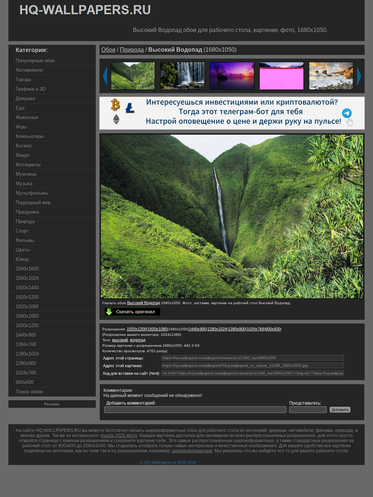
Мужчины (26, 174)
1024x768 (26, 372)
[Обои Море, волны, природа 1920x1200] (331, 75)
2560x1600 (27, 268)
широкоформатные (192, 450)
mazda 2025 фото (119, 435)
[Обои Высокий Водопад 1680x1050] (232, 297)
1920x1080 (27, 306)
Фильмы (25, 240)
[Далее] (359, 76)
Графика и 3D (31, 89)
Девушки (25, 98)
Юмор (22, 259)
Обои (108, 50)
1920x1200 (27, 297)
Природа (25, 221)
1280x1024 (27, 354)
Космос (24, 145)
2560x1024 (27, 278)
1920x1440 (27, 287)
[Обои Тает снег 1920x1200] (281, 75)
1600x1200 (27, 325)
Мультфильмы (32, 193)
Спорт (22, 231)
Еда (20, 108)
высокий (120, 340)
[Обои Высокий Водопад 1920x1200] (133, 75)
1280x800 (26, 363)
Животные (27, 117)
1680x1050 (27, 316)
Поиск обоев (29, 391)
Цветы (23, 250)
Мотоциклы (28, 164)
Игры (21, 127)
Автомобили (29, 70)
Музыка (24, 183)
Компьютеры (30, 136)
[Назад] (104, 76)
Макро (23, 155)
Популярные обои (35, 60)
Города (23, 79)
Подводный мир (33, 202)
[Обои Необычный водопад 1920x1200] (182, 75)
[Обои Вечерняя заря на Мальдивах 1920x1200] (232, 75)
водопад (137, 340)
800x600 (25, 382)
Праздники (27, 212)
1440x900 (26, 335)
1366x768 (26, 344)
